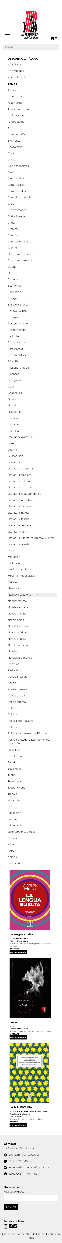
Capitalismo (15, 147)
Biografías (14, 140)
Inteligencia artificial (20, 437)
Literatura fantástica (20, 500)
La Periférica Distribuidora (20, 1148)
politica (12, 857)
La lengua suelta (21, 934)
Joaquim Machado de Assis (29, 1111)
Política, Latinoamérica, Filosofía (27, 733)
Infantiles (13, 430)
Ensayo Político (17, 310)
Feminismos (16, 348)
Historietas (14, 411)
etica (11, 844)
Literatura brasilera (19, 474)
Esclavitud (14, 336)
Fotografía (14, 380)
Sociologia (14, 768)
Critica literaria (16, 216)
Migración (14, 556)
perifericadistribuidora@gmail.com (29, 1167)
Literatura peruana (19, 525)
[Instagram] (6, 1226)
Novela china (16, 619)
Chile (11, 153)
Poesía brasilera (17, 689)
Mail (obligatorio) (14, 1192)
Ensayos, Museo (18, 323)
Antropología (16, 121)
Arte (10, 128)
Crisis (11, 203)
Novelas (13, 651)
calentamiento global (21, 831)
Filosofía (13, 361)
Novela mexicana (18, 645)
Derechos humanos (20, 260)
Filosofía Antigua (18, 367)
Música (12, 582)
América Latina (17, 96)
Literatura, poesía (18, 544)
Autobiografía (16, 134)
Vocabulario (15, 800)
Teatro (12, 775)
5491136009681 (31, 1154)
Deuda (12, 266)
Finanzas (13, 374)
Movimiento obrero (20, 569)
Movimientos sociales (21, 575)
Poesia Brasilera (18, 676)
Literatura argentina (20, 468)
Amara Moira (22, 938)
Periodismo (15, 670)
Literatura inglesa (19, 512)
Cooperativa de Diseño (31, 1234)
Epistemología (17, 329)
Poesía (12, 682)
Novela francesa (18, 626)
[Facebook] (11, 1226)
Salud (11, 762)
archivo (12, 819)
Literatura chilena (19, 481)
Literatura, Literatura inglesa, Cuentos (31, 537)
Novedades (16, 70)
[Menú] (7, 36)
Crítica (12, 222)
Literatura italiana (18, 519)
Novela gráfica (17, 632)
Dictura (12, 273)
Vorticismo (14, 806)
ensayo (12, 838)
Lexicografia (15, 455)
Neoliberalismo (17, 601)
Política (12, 727)
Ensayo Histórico (18, 304)
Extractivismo (16, 342)
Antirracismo (16, 115)
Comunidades (17, 191)
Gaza (11, 386)
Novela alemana (18, 607)
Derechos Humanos (20, 254)
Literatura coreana (19, 487)
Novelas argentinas (20, 657)
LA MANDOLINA (21, 1107)
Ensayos (13, 317)
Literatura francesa (19, 506)
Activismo (14, 90)
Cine (11, 172)
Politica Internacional (21, 720)
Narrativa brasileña (20, 594)
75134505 (25, 1161)
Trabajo (12, 793)
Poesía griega (16, 695)
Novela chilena (17, 613)
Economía (14, 285)
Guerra (12, 399)
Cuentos (13, 235)
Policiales (13, 708)
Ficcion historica (18, 355)
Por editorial (17, 77)
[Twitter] (15, 1226)
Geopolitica (15, 392)
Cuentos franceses (19, 241)
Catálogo (15, 64)
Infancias (13, 424)
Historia (12, 405)
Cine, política (16, 178)
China (11, 159)
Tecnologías (15, 781)
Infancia (13, 418)
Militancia (14, 563)
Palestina (13, 664)
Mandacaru (22, 941)
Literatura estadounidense (24, 493)
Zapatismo (14, 812)
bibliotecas (14, 825)
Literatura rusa (17, 531)
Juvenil (12, 449)
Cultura (12, 247)
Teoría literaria (16, 787)
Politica (12, 714)
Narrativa (13, 588)
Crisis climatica (17, 210)
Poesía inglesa (17, 701)
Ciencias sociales (18, 165)
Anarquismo (15, 102)
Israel (11, 443)
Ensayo (12, 298)
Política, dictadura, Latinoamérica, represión (29, 741)
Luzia (13, 1022)
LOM (19, 1116)
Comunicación (17, 184)
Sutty (31, 1237)
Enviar (11, 1206)
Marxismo (14, 550)
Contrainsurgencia (19, 197)
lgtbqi (11, 850)
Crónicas (13, 228)
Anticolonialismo (18, 109)
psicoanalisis (16, 863)
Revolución (15, 756)
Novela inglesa (17, 638)
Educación (14, 292)
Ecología (13, 279)
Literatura (14, 462)
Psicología (14, 749)
